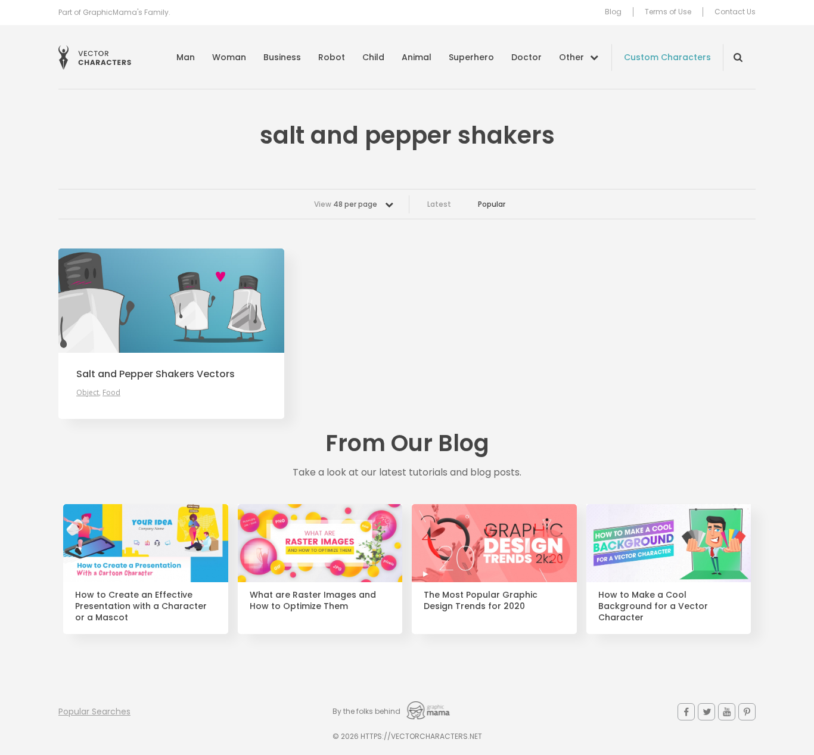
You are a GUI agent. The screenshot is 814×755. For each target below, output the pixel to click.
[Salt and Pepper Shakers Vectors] (171, 300)
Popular (491, 204)
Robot (331, 57)
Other (571, 57)
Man (185, 57)
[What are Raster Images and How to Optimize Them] (320, 543)
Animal (416, 57)
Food (111, 392)
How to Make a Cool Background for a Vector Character (653, 606)
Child (373, 57)
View (345, 204)
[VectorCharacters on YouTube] (726, 711)
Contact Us (735, 12)
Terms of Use (668, 12)
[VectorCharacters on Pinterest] (747, 711)
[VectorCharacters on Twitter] (706, 711)
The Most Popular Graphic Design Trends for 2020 (481, 600)
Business (282, 57)
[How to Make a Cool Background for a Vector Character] (668, 543)
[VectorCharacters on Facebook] (686, 711)
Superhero (471, 57)
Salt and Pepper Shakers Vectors (155, 374)
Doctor (526, 57)
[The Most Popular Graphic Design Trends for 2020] (494, 543)
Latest (439, 204)
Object (87, 392)
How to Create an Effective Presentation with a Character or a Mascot (141, 606)
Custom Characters (667, 57)
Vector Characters (94, 57)
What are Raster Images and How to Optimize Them (313, 600)
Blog (613, 12)
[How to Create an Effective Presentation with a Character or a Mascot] (145, 543)
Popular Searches (94, 711)
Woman (229, 57)
